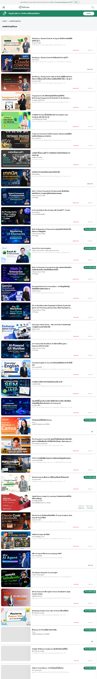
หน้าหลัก (4, 21)
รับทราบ (76, 2)
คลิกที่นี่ (89, 13)
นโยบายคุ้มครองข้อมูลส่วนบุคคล (62, 2)
